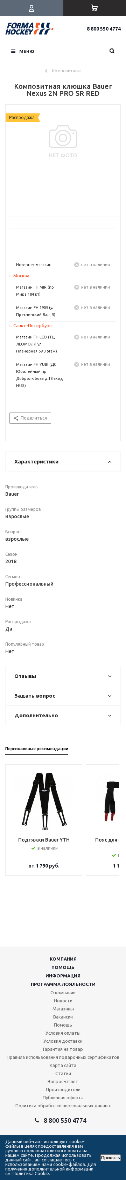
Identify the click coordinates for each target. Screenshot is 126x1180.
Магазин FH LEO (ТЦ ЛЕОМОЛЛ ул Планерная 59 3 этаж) (36, 344)
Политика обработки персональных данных (63, 1105)
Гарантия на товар (63, 1049)
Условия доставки (63, 1041)
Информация (63, 975)
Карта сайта (63, 1065)
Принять (110, 1157)
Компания (63, 958)
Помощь (63, 967)
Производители (63, 1089)
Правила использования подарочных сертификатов (63, 1057)
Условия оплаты (63, 1032)
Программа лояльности (63, 984)
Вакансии (63, 1016)
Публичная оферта (63, 1097)
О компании (63, 992)
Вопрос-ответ (63, 1081)
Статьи (63, 1073)
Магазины (63, 1008)
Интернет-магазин (33, 265)
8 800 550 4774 (104, 28)
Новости (63, 1000)
